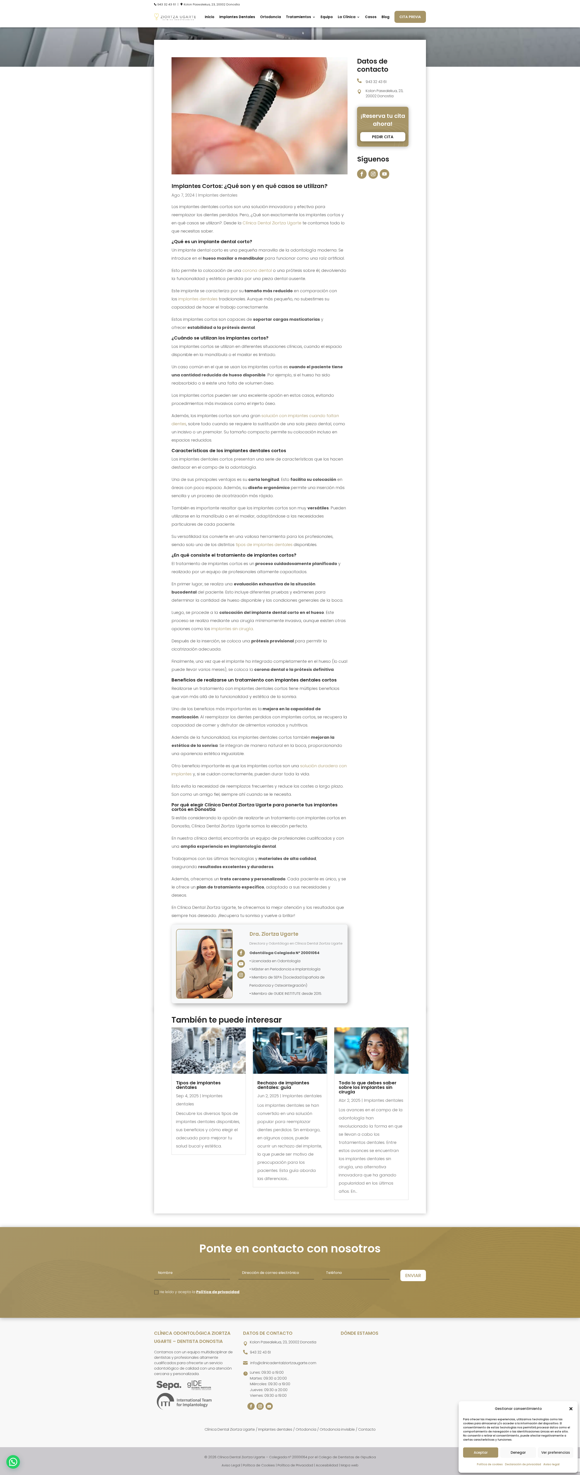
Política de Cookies (259, 1465)
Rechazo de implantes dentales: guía (283, 1085)
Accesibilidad (327, 1465)
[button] (571, 1408)
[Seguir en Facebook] (362, 174)
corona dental (257, 270)
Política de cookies (490, 1464)
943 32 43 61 (166, 4)
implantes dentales (198, 299)
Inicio (209, 16)
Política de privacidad (217, 1291)
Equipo (327, 16)
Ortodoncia (270, 16)
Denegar (518, 1452)
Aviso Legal (231, 1465)
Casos (371, 16)
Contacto (367, 1429)
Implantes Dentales (237, 16)
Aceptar (481, 1452)
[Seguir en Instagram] (373, 174)
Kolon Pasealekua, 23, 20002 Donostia (212, 4)
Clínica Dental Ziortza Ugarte (272, 223)
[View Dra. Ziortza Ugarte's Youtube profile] (241, 964)
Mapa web (349, 1465)
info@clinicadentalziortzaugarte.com (283, 1363)
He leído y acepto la (199, 1291)
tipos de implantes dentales (264, 544)
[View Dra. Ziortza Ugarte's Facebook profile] (241, 953)
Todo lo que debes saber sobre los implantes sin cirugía (367, 1087)
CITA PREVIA (410, 16)
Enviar (413, 1275)
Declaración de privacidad (523, 1464)
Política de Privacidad (295, 1465)
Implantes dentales (217, 195)
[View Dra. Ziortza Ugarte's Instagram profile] (241, 975)
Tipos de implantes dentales (198, 1085)
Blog (385, 16)
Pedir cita (383, 137)
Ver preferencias (555, 1452)
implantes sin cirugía (232, 629)
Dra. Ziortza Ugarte (273, 934)
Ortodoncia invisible (337, 1429)
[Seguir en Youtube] (384, 174)
